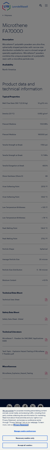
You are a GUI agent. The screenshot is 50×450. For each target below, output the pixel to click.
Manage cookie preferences (25, 431)
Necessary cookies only (25, 438)
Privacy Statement (21, 425)
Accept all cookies (25, 445)
